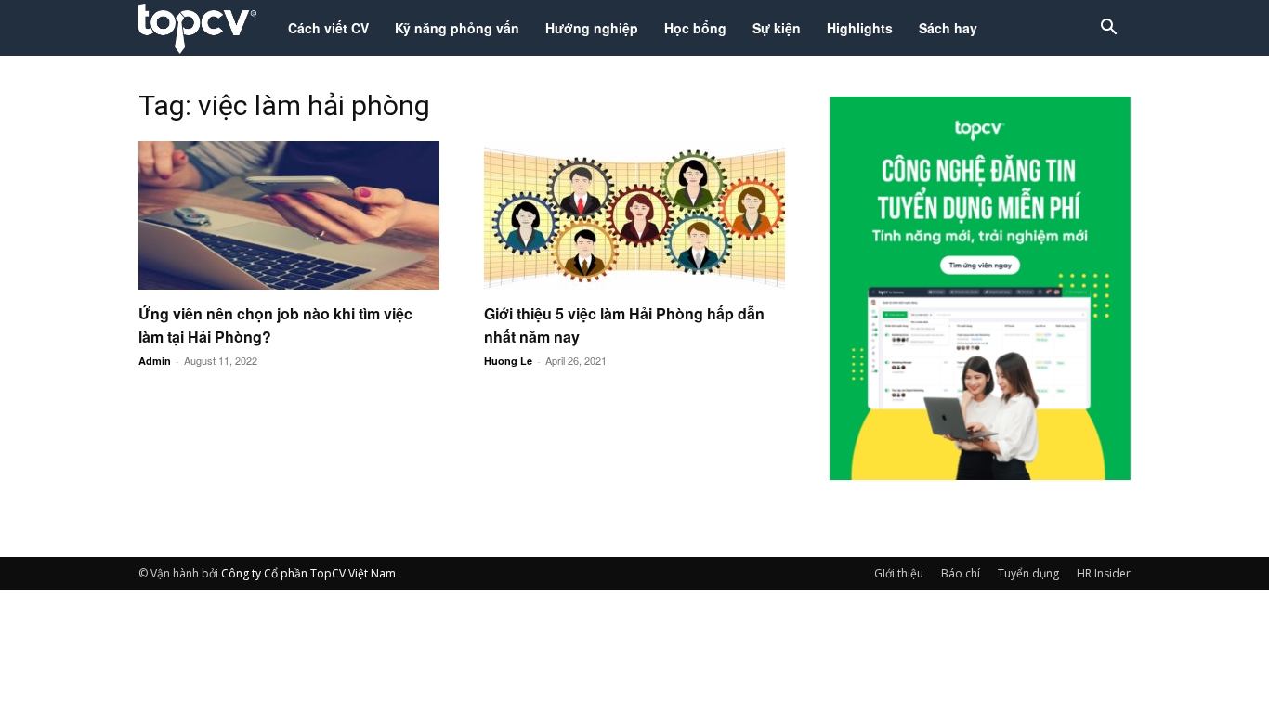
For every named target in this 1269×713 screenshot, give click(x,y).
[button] (1108, 29)
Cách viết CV (328, 28)
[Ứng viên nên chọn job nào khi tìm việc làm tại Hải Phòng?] (288, 215)
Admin (154, 361)
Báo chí (960, 573)
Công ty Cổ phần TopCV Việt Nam (308, 573)
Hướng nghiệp (591, 28)
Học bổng (695, 28)
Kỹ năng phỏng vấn (457, 28)
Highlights (860, 28)
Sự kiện (776, 28)
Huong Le (508, 361)
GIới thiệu (898, 573)
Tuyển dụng (1028, 573)
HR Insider (1104, 573)
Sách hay (948, 28)
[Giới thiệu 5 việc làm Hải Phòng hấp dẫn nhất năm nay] (634, 215)
